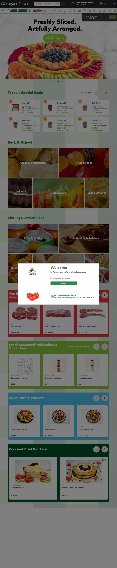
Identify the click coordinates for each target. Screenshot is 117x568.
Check (63, 283)
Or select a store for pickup (65, 296)
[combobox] (64, 279)
